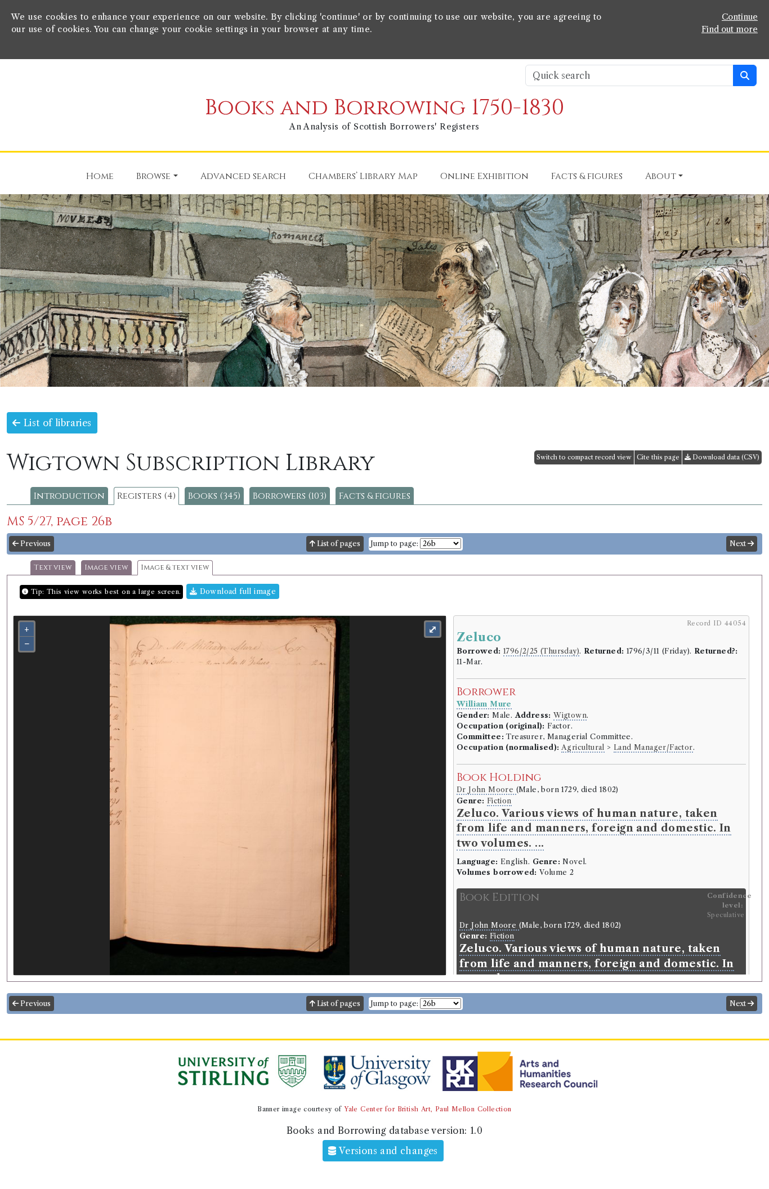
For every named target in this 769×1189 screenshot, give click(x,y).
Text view (53, 568)
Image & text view (175, 568)
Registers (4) (146, 496)
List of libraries (55, 422)
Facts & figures (374, 496)
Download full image (236, 591)
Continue (740, 17)
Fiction (499, 801)
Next (739, 543)
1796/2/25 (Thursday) (541, 651)
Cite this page (658, 457)
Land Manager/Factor (653, 747)
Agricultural (583, 747)
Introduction (69, 496)
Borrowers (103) (290, 496)
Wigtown (570, 715)
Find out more (729, 29)
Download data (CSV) (725, 457)
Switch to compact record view (584, 457)
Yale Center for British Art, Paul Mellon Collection (427, 1109)
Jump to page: (394, 543)
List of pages (337, 543)
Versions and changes (387, 1150)
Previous (35, 543)
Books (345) (214, 496)
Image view (106, 568)
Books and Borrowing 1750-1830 (384, 107)
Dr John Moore (486, 789)
